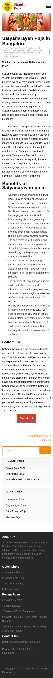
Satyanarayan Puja (11, 52)
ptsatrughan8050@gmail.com (25, 641)
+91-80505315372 (21, 649)
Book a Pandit (26, 418)
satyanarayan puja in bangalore (22, 53)
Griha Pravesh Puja (16, 511)
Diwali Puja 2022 (15, 468)
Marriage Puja (13, 517)
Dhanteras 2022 (15, 473)
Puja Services (32, 48)
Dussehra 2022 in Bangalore (22, 479)
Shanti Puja (18, 48)
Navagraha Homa (15, 499)
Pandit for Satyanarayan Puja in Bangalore (22, 50)
